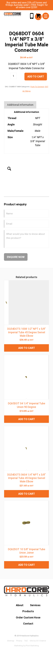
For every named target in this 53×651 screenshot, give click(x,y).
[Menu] (45, 16)
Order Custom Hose (28, 617)
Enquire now (16, 257)
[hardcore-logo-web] (12, 14)
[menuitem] (45, 16)
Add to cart (35, 76)
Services (35, 605)
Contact (28, 623)
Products (28, 611)
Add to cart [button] (26, 347)
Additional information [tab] (20, 104)
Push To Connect (37, 87)
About (19, 605)
